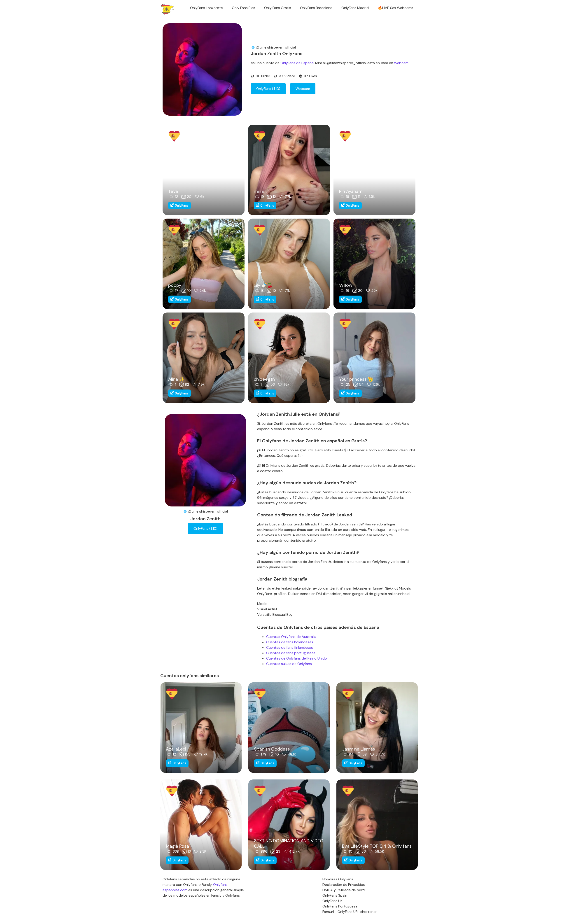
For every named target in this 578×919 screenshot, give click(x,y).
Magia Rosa (177, 846)
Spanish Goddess (272, 749)
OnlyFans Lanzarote (206, 7)
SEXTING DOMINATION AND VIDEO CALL (289, 843)
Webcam (401, 63)
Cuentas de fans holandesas (289, 642)
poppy (174, 285)
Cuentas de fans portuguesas (290, 653)
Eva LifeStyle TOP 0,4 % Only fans (377, 846)
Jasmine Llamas (358, 749)
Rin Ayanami (351, 191)
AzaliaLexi (176, 749)
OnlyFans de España (297, 63)
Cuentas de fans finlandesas (289, 647)
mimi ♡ (261, 191)
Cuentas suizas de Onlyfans (289, 663)
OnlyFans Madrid (355, 7)
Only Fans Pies (243, 7)
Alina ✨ (176, 379)
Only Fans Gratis (277, 7)
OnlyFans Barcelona (316, 7)
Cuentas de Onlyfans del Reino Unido (296, 658)
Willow (345, 285)
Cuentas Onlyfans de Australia (291, 636)
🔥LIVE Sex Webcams (395, 7)
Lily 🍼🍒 (263, 285)
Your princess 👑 (356, 379)
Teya (173, 191)
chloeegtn (264, 379)
